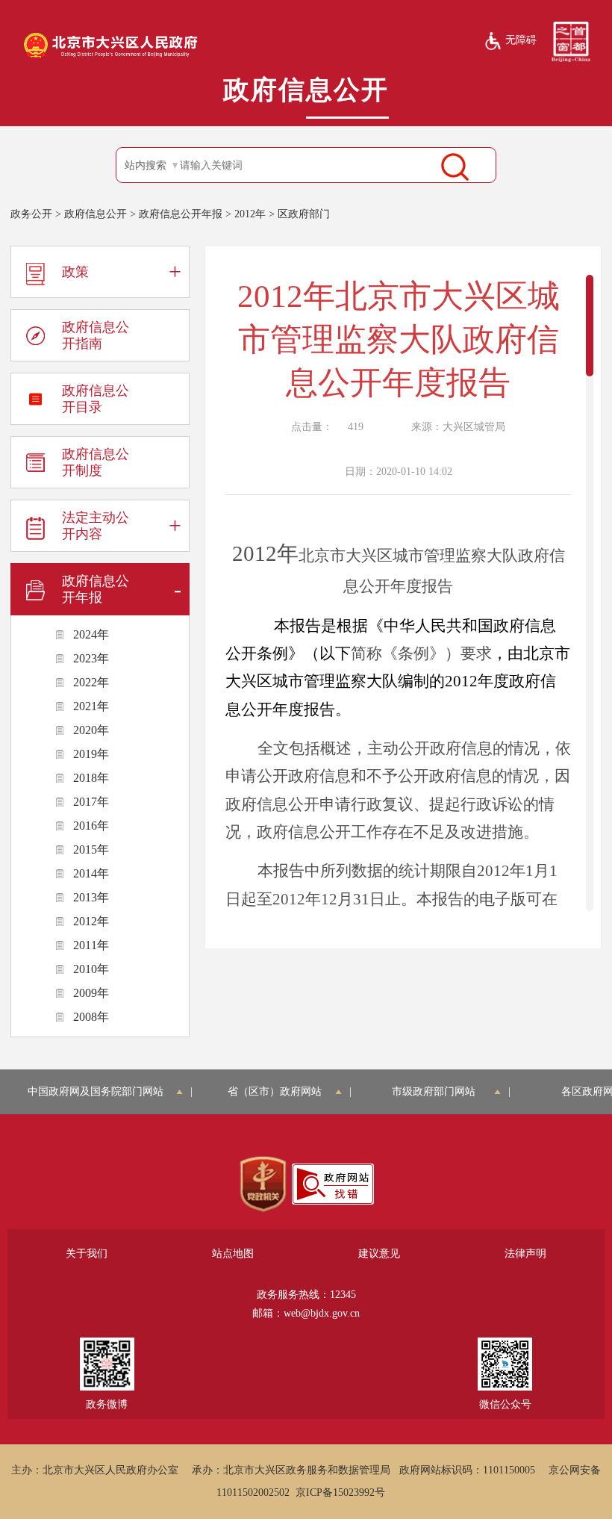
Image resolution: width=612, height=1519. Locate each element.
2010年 (91, 969)
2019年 (91, 754)
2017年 (91, 801)
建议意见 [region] (379, 1253)
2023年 (91, 658)
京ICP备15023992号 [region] (340, 1492)
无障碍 (521, 40)
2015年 (91, 849)
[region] (263, 1184)
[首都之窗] (571, 41)
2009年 (91, 993)
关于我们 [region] (86, 1253)
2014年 (91, 873)
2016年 (91, 825)
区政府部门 (304, 214)
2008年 (91, 1016)
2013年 (91, 897)
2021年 (91, 706)
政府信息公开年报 (180, 214)
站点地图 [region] (233, 1253)
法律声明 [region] (525, 1253)
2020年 (91, 730)
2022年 (91, 682)
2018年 (91, 777)
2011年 (91, 945)
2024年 (91, 634)
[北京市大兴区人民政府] (110, 57)
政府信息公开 (95, 214)
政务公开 (31, 214)
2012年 (250, 214)
